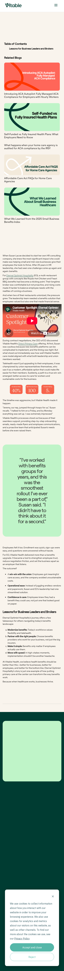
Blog (38, 877)
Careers (6, 881)
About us (6, 877)
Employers (7, 836)
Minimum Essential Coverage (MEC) (45, 853)
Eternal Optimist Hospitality (19, 275)
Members (7, 840)
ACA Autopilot (43, 865)
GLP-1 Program (43, 840)
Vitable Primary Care (46, 836)
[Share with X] (32, 706)
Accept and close (32, 947)
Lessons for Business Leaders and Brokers (31, 48)
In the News (42, 889)
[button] (56, 5)
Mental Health (43, 848)
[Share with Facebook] (41, 706)
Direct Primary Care (28, 343)
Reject (32, 957)
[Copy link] (23, 706)
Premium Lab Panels (45, 844)
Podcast (40, 881)
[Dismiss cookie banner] (53, 897)
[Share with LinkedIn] (49, 706)
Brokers (6, 844)
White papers (42, 885)
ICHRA (39, 858)
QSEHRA (40, 862)
